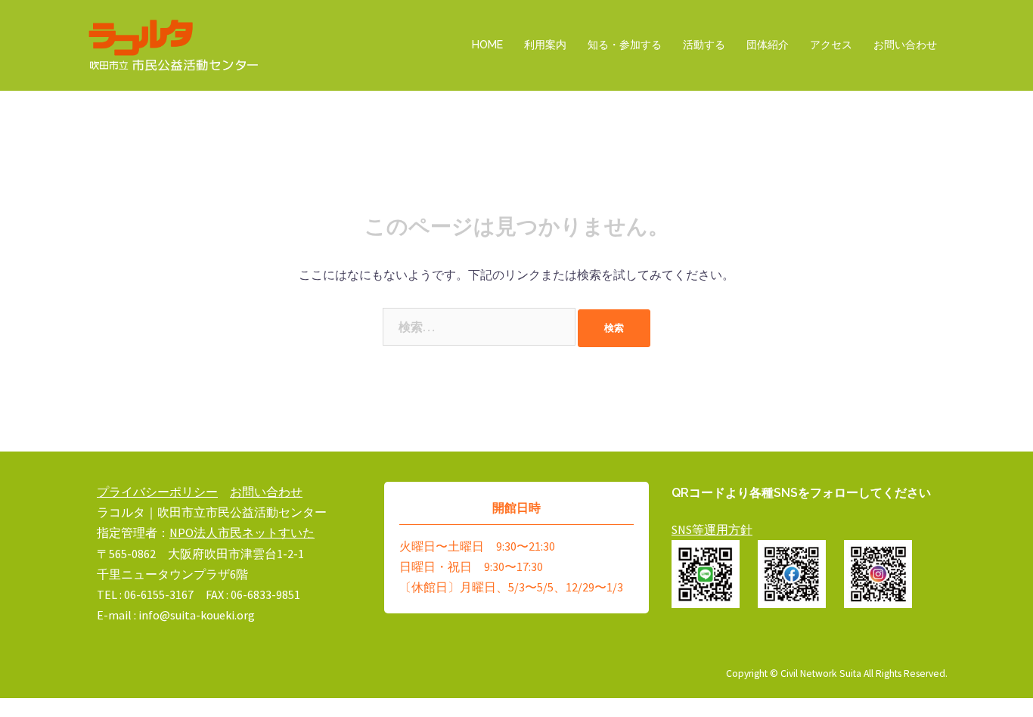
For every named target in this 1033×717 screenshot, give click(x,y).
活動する (704, 45)
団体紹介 (767, 45)
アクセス (831, 45)
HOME (487, 45)
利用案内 (545, 45)
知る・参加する (625, 45)
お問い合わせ (905, 45)
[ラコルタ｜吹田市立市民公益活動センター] (173, 43)
